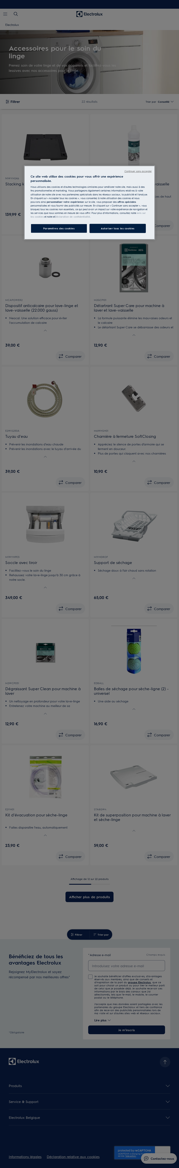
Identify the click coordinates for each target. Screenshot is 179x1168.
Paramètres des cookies (59, 228)
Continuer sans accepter (138, 171)
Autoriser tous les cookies (117, 228)
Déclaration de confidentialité (72, 216)
